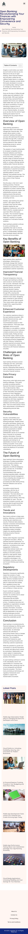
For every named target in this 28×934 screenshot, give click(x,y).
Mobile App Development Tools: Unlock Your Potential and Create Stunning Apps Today (13, 815)
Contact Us (14, 915)
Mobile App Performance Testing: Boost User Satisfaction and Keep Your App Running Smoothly (13, 847)
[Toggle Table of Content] (19, 65)
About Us (14, 911)
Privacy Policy (14, 918)
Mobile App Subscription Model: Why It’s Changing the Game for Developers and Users (13, 718)
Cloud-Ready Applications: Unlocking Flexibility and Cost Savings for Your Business (13, 880)
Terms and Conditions (14, 922)
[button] (24, 3)
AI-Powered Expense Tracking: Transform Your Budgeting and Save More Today (13, 784)
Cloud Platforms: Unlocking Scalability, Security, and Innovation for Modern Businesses (12, 750)
